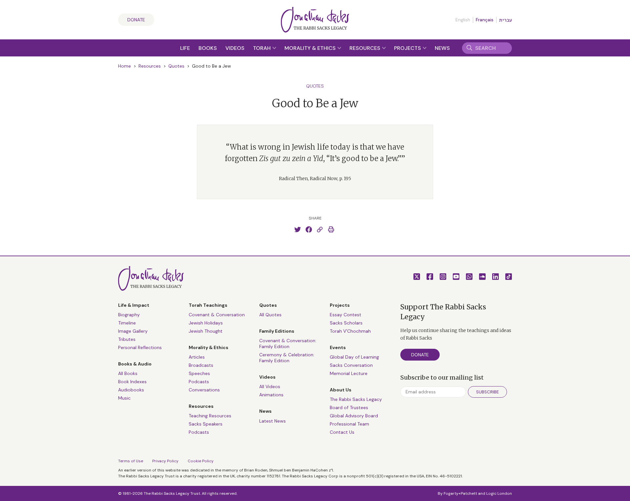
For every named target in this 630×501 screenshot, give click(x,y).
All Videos (269, 386)
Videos (234, 48)
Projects (408, 48)
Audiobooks (131, 390)
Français (485, 20)
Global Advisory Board (354, 416)
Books (208, 48)
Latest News (272, 421)
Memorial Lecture (349, 373)
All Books (127, 373)
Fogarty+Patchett (460, 493)
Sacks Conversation (351, 365)
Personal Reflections (140, 347)
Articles (197, 357)
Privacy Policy (165, 461)
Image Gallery (133, 331)
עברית (505, 20)
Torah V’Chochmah (350, 331)
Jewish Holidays (206, 323)
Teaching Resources (210, 416)
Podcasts (199, 382)
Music (124, 398)
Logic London (499, 493)
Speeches (199, 373)
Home (124, 66)
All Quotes (270, 315)
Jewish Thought (205, 331)
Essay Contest (345, 315)
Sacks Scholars (346, 323)
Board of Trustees (349, 407)
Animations (271, 395)
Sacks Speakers (205, 424)
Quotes (176, 66)
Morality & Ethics (310, 48)
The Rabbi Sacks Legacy (356, 399)
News (442, 48)
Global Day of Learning (354, 357)
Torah (262, 48)
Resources (365, 48)
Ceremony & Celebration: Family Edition (286, 358)
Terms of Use (130, 461)
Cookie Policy (201, 461)
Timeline (127, 323)
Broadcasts (201, 365)
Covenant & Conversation (217, 315)
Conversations (204, 390)
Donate (136, 20)
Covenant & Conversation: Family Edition (287, 343)
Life (185, 48)
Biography (129, 315)
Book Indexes (132, 382)
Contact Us (342, 432)
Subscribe (487, 392)
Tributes (127, 339)
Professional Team (349, 424)
